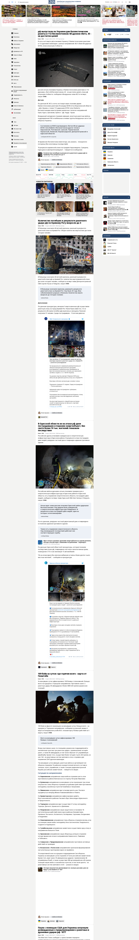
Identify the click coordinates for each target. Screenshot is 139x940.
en (126, 2)
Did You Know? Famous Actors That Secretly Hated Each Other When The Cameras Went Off (83, 196)
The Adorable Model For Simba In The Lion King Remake (63, 214)
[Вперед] (136, 15)
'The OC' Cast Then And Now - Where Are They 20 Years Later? (64, 196)
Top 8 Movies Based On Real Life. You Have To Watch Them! (44, 196)
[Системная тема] (12, 2)
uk (122, 2)
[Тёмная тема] (15, 2)
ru (129, 2)
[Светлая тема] (9, 2)
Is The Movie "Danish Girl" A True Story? (45, 213)
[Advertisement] (116, 183)
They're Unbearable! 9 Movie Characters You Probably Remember (82, 214)
